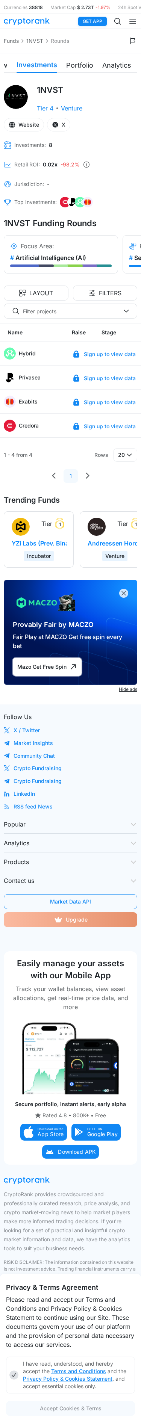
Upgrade (77, 919)
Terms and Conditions (78, 1371)
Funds (11, 41)
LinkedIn (24, 793)
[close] (123, 593)
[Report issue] (132, 40)
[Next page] (87, 476)
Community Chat (34, 756)
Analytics (116, 65)
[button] (43, 1132)
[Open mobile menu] (132, 21)
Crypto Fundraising (38, 768)
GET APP (92, 21)
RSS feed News (33, 806)
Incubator (39, 556)
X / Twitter (27, 730)
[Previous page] (54, 476)
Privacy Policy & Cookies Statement (67, 1378)
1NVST (34, 41)
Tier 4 (45, 108)
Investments (37, 65)
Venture (71, 108)
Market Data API (70, 901)
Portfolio (79, 65)
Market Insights (33, 743)
